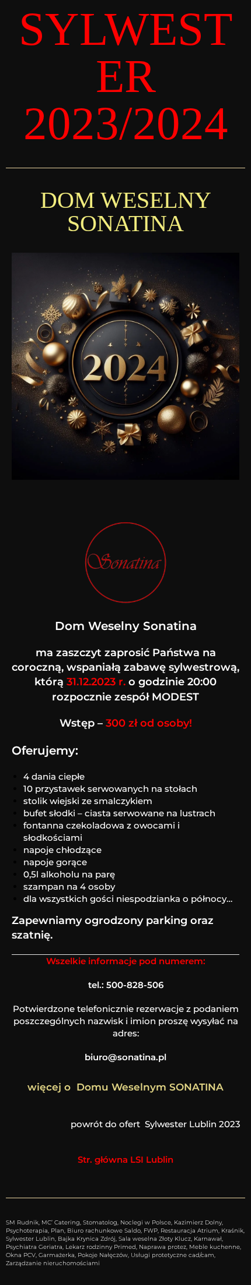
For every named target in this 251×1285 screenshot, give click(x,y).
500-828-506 (134, 984)
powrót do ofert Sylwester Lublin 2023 (158, 1124)
